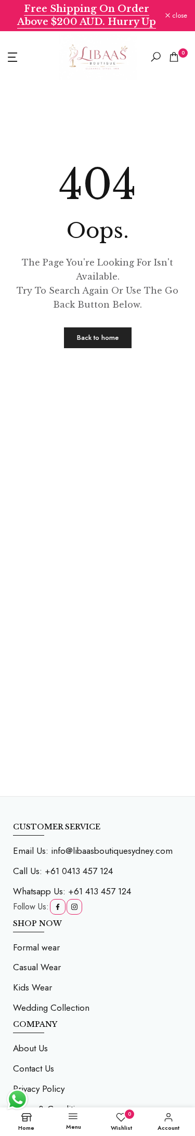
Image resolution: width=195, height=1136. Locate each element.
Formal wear (36, 947)
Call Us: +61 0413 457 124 (63, 871)
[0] (174, 57)
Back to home (98, 337)
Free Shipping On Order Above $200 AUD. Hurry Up (86, 15)
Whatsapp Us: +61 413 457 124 (72, 891)
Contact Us (33, 1068)
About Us (30, 1048)
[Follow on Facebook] (58, 907)
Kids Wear (32, 987)
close (178, 15)
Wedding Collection (51, 1007)
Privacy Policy (38, 1088)
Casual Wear (37, 967)
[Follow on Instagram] (74, 907)
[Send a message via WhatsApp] (17, 1099)
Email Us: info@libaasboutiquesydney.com (93, 850)
